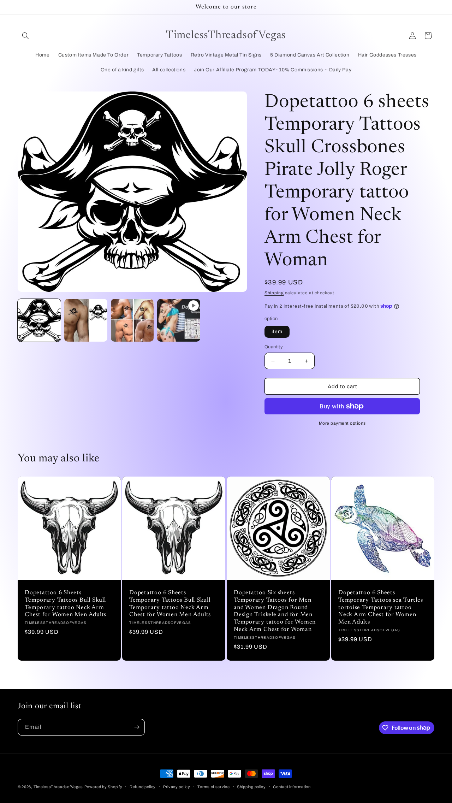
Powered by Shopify (103, 787)
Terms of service (213, 786)
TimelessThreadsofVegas (58, 787)
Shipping (274, 292)
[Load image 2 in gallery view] (85, 320)
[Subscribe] (136, 727)
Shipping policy (251, 786)
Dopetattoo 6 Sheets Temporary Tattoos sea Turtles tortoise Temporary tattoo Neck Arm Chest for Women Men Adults (380, 607)
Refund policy (143, 786)
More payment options (342, 423)
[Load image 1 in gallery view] (39, 320)
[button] (25, 35)
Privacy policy (176, 786)
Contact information (291, 786)
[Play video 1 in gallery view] (178, 320)
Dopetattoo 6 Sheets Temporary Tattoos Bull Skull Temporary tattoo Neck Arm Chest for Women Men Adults (65, 604)
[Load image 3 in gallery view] (132, 320)
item (277, 331)
